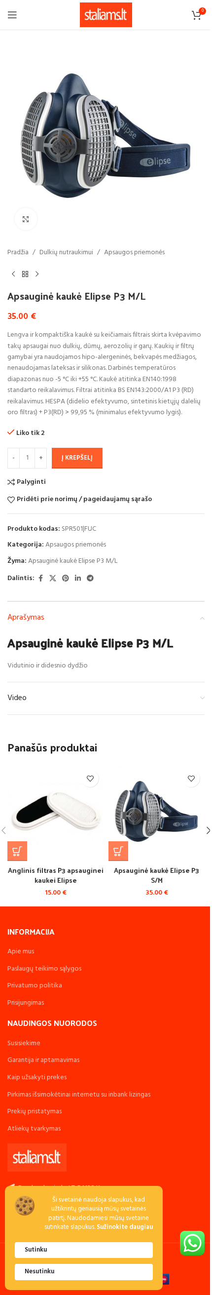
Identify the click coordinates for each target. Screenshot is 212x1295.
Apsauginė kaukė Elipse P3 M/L (72, 561)
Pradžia (18, 252)
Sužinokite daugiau (125, 1227)
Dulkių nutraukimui (66, 252)
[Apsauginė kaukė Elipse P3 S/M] (156, 813)
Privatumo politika (34, 985)
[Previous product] (13, 274)
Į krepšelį (77, 458)
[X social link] (52, 579)
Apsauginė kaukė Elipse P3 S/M (156, 875)
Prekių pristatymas (34, 1111)
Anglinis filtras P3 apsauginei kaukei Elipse (56, 875)
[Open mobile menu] (12, 15)
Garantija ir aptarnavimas (43, 1060)
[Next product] (37, 274)
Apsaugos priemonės (134, 252)
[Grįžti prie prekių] (25, 274)
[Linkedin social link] (78, 579)
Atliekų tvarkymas (34, 1129)
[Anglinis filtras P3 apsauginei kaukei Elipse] (55, 813)
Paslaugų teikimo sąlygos (44, 969)
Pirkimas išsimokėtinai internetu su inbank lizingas (78, 1094)
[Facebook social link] (40, 579)
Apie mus (20, 951)
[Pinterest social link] (65, 579)
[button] (17, 851)
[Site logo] (106, 15)
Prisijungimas (25, 1003)
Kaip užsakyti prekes (37, 1077)
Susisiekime (23, 1043)
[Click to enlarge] (26, 219)
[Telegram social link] (90, 579)
